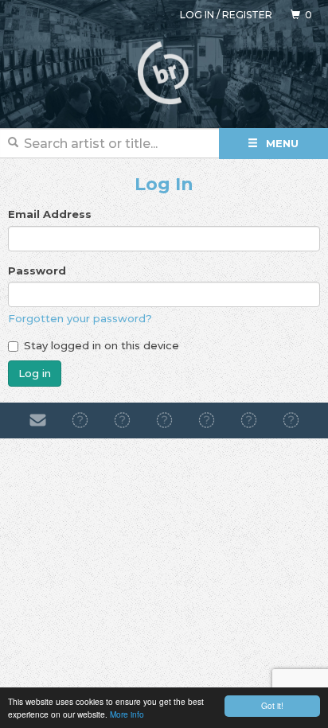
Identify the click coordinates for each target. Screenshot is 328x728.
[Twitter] (207, 420)
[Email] (38, 420)
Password (37, 270)
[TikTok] (164, 420)
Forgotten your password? (80, 318)
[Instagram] (122, 420)
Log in (197, 15)
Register (247, 15)
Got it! (272, 705)
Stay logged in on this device (101, 345)
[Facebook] (80, 420)
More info (127, 714)
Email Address (50, 214)
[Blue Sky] (249, 420)
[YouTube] (291, 420)
